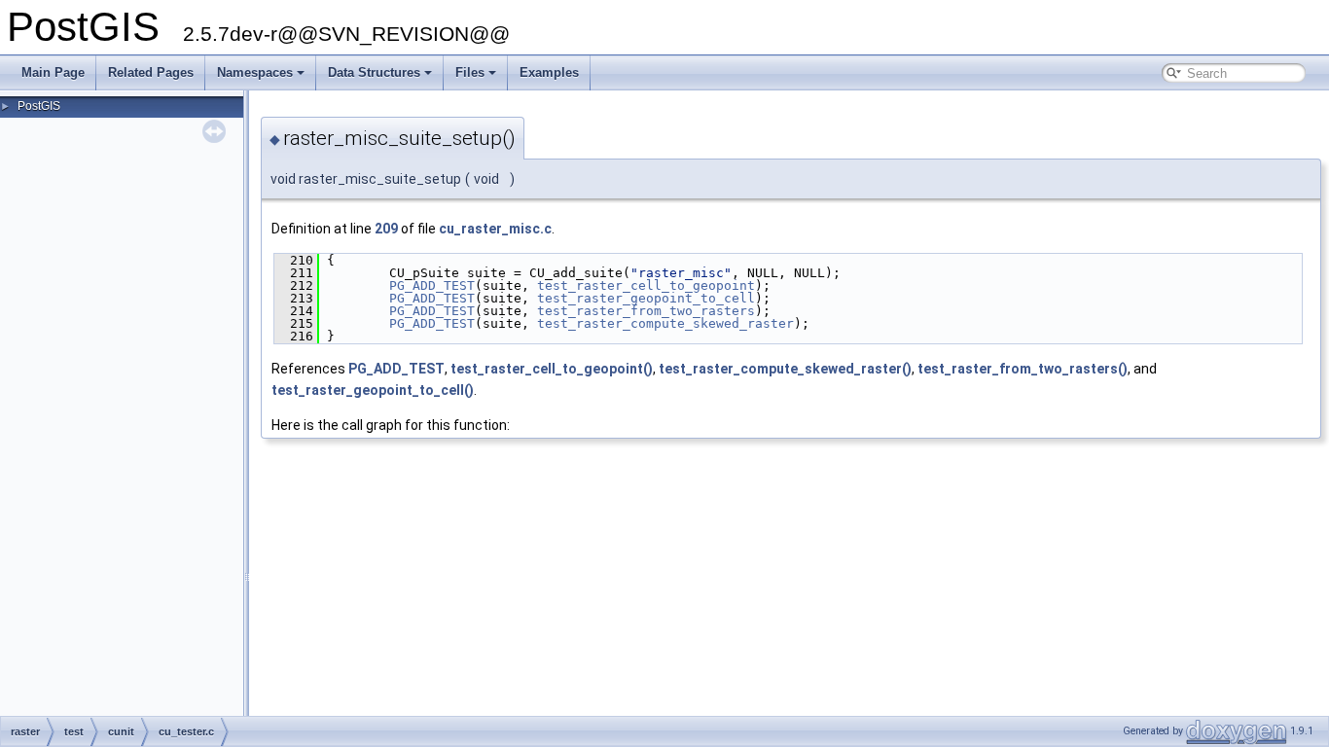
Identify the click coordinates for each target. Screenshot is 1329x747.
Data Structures (374, 72)
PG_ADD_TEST (432, 285)
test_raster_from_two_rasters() (1022, 368)
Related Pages (151, 72)
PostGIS (39, 106)
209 (386, 228)
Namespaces (255, 72)
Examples (549, 72)
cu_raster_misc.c (495, 228)
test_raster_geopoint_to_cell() (372, 390)
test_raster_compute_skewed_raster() (785, 368)
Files (470, 72)
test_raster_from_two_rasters (646, 310)
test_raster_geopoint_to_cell (646, 298)
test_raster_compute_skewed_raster (665, 323)
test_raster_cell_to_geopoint (646, 285)
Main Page (53, 72)
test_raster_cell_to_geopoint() (551, 368)
